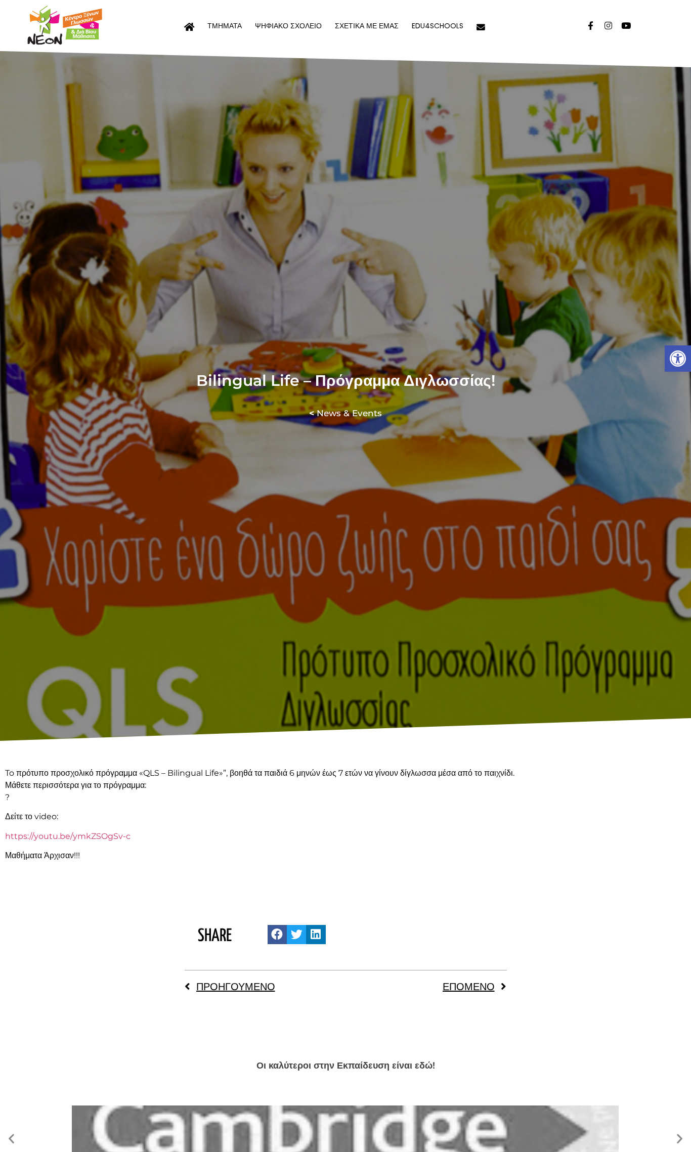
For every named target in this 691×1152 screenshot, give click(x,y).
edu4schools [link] (437, 26)
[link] (678, 358)
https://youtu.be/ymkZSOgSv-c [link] (68, 836)
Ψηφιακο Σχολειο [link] (288, 26)
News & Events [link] (345, 413)
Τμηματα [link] (224, 26)
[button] (277, 934)
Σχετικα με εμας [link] (367, 26)
